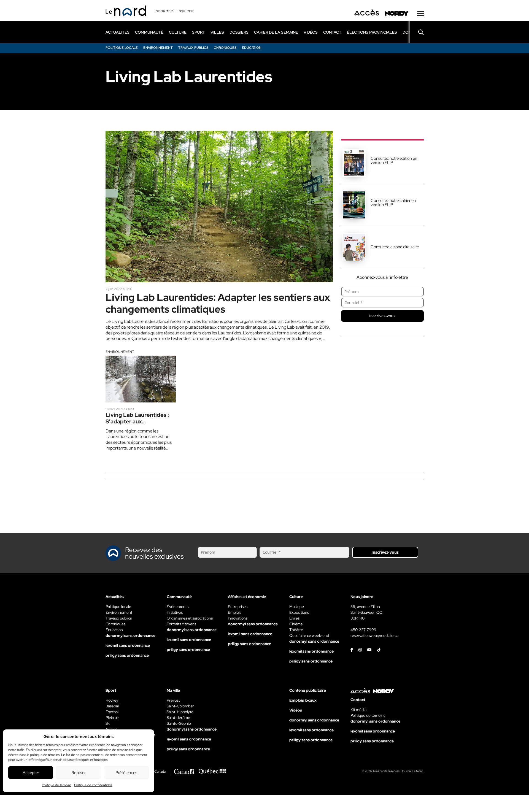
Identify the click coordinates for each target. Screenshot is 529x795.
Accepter (31, 772)
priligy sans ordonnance (127, 655)
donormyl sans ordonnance (130, 635)
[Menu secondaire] (420, 13)
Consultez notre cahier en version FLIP (393, 202)
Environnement (120, 352)
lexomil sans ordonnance (128, 645)
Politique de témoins (56, 785)
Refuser (78, 772)
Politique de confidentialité (93, 785)
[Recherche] (417, 32)
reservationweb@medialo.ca (374, 635)
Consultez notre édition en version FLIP (394, 160)
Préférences (126, 772)
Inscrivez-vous (382, 315)
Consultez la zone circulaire (395, 247)
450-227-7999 (363, 629)
